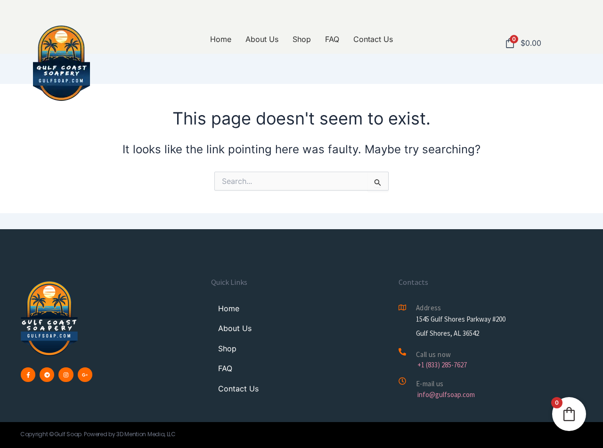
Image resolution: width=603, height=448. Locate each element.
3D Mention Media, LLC (146, 434)
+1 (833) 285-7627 (442, 364)
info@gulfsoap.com (446, 394)
